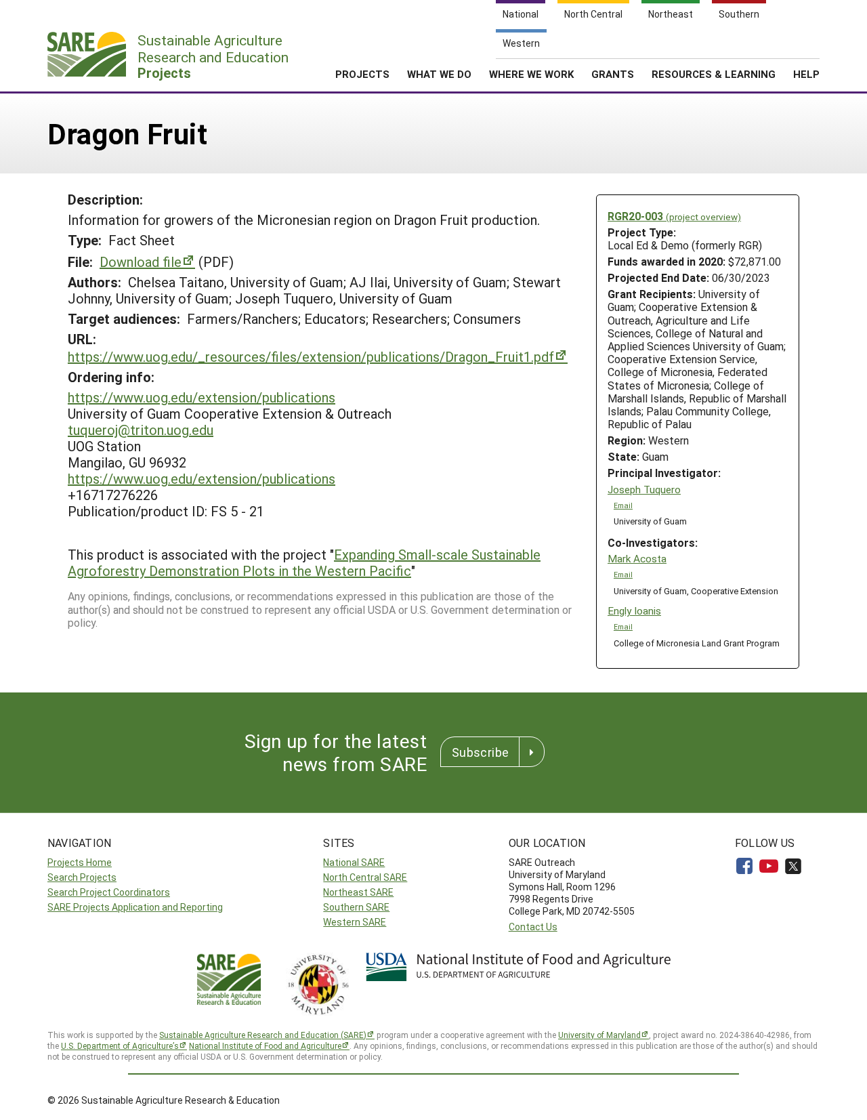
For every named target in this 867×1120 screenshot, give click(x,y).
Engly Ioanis (634, 611)
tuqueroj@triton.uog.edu (140, 429)
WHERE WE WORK (531, 74)
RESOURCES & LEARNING (714, 74)
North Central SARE (365, 877)
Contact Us (533, 926)
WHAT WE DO (439, 74)
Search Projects (82, 877)
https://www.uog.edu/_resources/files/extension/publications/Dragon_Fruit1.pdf (311, 356)
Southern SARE (356, 906)
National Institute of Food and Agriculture (265, 1045)
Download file (141, 261)
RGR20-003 (674, 216)
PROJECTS (362, 74)
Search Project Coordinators (108, 892)
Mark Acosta (637, 558)
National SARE (354, 862)
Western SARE (354, 921)
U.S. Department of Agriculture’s (120, 1045)
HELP (806, 74)
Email (623, 505)
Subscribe (480, 752)
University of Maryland (599, 1034)
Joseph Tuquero (644, 489)
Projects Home (79, 862)
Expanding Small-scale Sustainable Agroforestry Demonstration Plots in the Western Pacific (304, 562)
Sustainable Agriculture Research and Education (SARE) (262, 1034)
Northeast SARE (358, 892)
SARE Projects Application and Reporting (135, 906)
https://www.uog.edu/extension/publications (201, 397)
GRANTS (612, 74)
